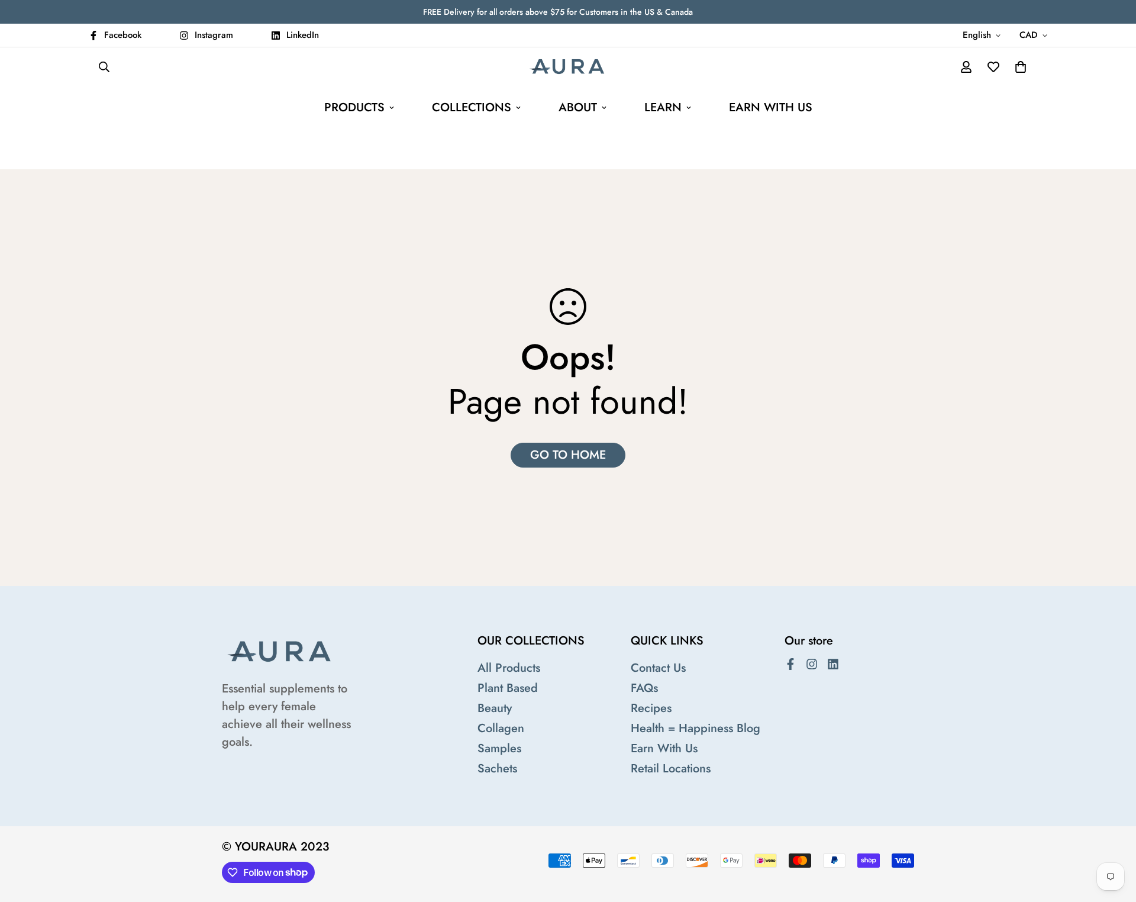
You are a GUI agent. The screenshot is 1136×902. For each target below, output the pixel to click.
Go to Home (568, 454)
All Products (508, 667)
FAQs (644, 688)
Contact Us (658, 667)
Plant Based (507, 688)
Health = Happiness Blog (695, 728)
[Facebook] (790, 664)
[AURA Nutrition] (568, 67)
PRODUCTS (354, 107)
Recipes (651, 708)
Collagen (500, 728)
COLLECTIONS (471, 107)
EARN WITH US (770, 107)
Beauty (494, 708)
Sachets (497, 768)
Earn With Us (664, 748)
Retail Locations (671, 768)
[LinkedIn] (833, 664)
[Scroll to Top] (1113, 837)
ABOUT (578, 107)
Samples (499, 748)
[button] (1020, 66)
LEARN (663, 107)
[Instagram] (812, 664)
